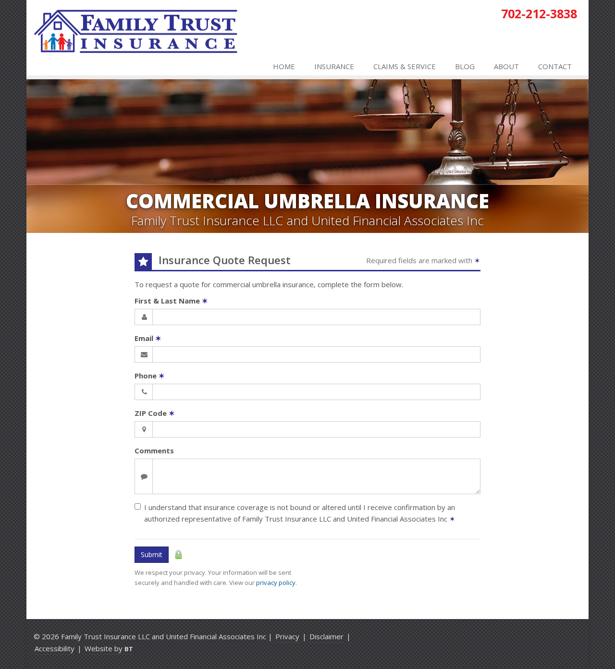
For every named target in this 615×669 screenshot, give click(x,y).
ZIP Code (155, 413)
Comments (154, 450)
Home (284, 66)
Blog (465, 66)
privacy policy (275, 582)
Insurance (334, 66)
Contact (555, 66)
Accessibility (54, 648)
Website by (109, 648)
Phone (150, 375)
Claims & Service (404, 66)
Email (148, 338)
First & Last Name (171, 300)
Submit (151, 554)
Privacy (287, 636)
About (506, 66)
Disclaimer (326, 636)
